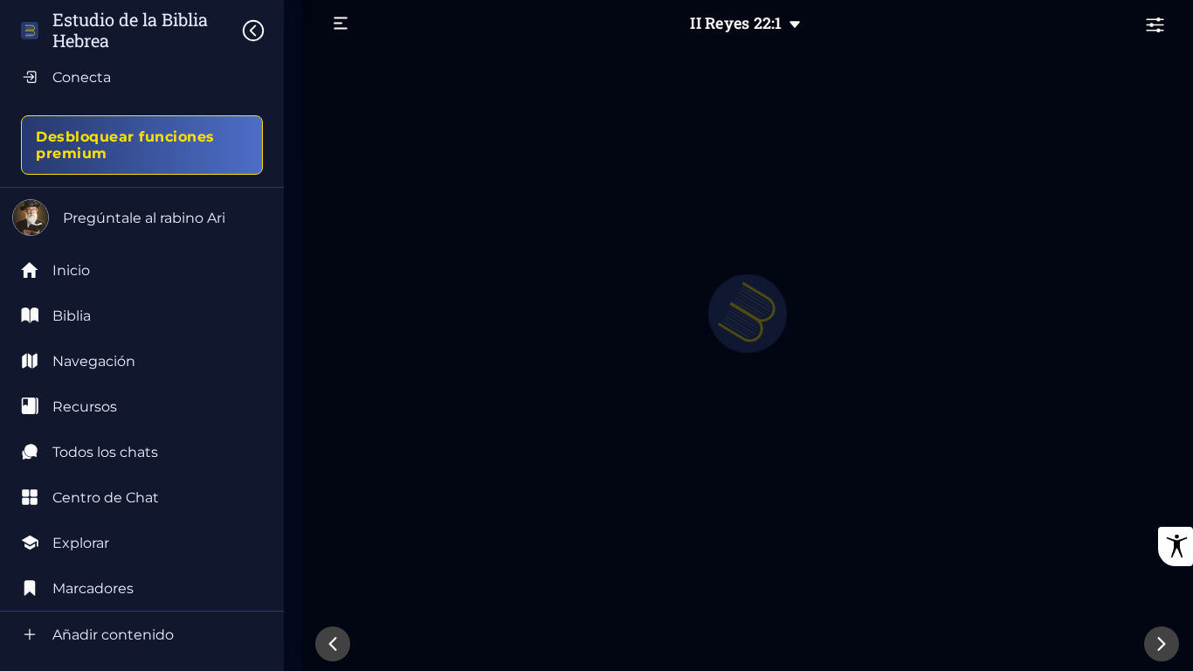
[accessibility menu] (1175, 546)
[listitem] (142, 315)
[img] (262, 30)
